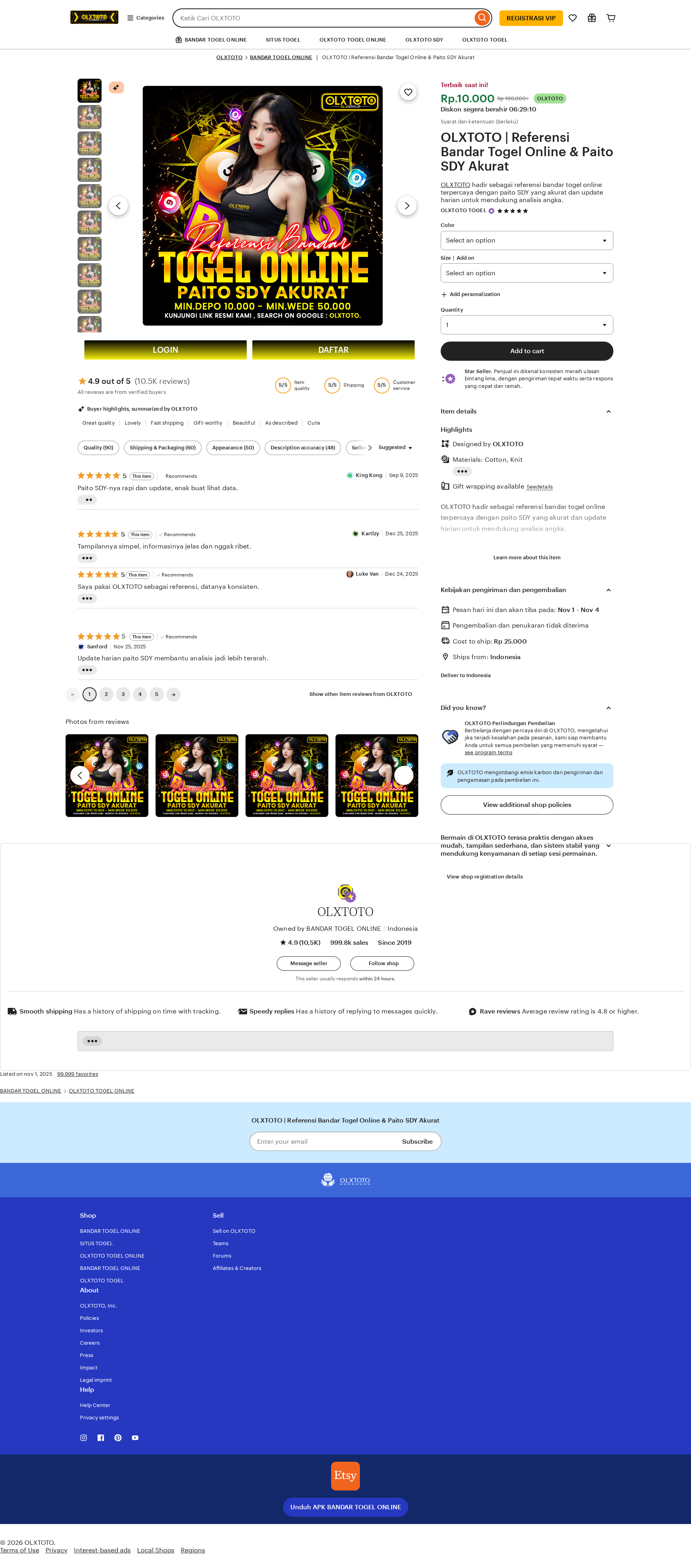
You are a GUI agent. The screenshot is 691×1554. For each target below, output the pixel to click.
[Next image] (407, 205)
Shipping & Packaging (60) (163, 448)
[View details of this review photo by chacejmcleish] (197, 775)
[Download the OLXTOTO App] (345, 1476)
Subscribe (417, 1141)
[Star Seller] (491, 211)
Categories (150, 18)
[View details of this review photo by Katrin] (377, 775)
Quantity (452, 310)
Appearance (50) (233, 448)
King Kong (369, 475)
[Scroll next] (370, 448)
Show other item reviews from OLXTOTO (361, 694)
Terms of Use (19, 1550)
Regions (193, 1550)
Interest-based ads (102, 1550)
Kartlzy (370, 534)
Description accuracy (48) (303, 448)
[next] (403, 775)
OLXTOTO (229, 57)
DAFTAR (333, 350)
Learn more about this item (527, 557)
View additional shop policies (527, 805)
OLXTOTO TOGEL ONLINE (353, 40)
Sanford (97, 647)
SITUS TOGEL (283, 40)
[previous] (80, 775)
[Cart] (611, 18)
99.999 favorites (77, 1074)
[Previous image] (118, 205)
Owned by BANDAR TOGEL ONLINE (327, 928)
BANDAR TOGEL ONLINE (281, 57)
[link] (73, 695)
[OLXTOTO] (94, 27)
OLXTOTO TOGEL (485, 40)
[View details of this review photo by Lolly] (107, 775)
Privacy (57, 1550)
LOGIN (165, 350)
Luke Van (367, 574)
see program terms (488, 752)
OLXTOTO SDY (424, 40)
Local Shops (155, 1550)
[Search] (482, 18)
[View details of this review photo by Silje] (287, 775)
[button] (350, 897)
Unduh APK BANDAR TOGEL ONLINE (345, 1507)
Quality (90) (98, 448)
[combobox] (322, 18)
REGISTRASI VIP (531, 18)
